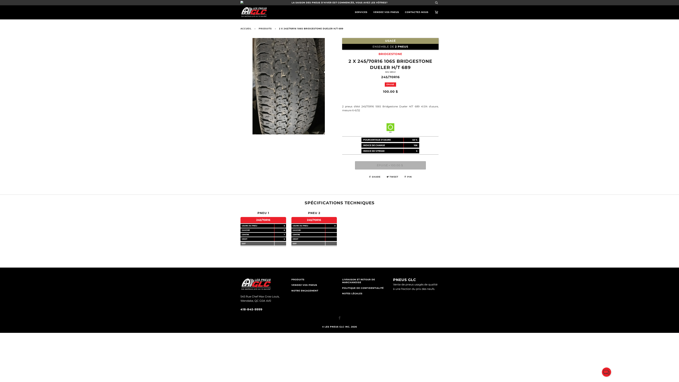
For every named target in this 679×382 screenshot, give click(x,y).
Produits (265, 28)
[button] (606, 372)
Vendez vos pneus (386, 12)
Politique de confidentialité (363, 288)
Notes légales (352, 293)
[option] (288, 86)
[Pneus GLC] (255, 289)
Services (361, 12)
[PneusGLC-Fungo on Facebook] (339, 318)
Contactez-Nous (416, 12)
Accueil (245, 28)
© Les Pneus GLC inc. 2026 (339, 327)
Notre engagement (304, 291)
